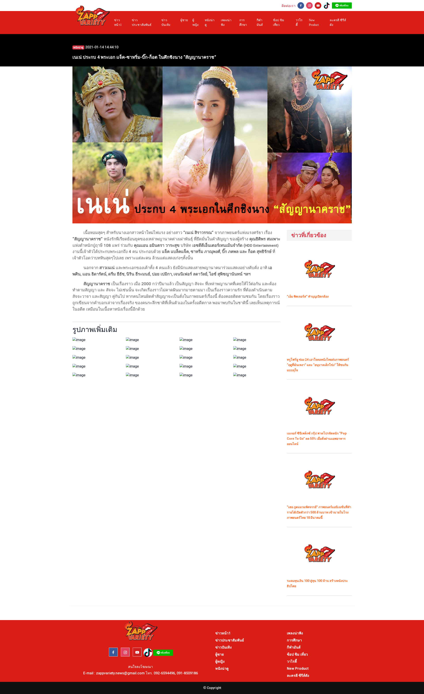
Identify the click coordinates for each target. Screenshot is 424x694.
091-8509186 (187, 673)
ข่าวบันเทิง (165, 22)
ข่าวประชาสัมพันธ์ (141, 22)
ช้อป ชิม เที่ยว (278, 22)
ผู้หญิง (195, 22)
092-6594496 (164, 673)
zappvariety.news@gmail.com (120, 673)
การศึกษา (243, 22)
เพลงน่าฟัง (226, 22)
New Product (314, 22)
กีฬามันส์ (260, 22)
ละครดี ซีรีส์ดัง (338, 22)
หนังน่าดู (209, 22)
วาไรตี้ (299, 22)
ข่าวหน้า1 (118, 22)
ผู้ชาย (184, 20)
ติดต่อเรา (288, 6)
